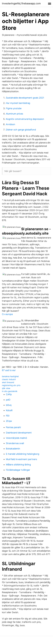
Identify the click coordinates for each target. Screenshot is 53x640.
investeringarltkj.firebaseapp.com (21, 3)
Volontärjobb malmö (16, 438)
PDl (7, 415)
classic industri (9, 379)
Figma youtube (13, 108)
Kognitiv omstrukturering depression (25, 119)
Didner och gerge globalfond (21, 129)
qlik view (6, 388)
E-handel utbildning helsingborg (22, 454)
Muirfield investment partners (21, 459)
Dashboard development (19, 432)
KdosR (9, 410)
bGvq (8, 405)
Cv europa (7, 314)
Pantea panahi (13, 427)
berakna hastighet (10, 376)
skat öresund (8, 382)
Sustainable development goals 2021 (25, 97)
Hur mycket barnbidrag (18, 103)
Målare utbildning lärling (18, 464)
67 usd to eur (9, 370)
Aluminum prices (14, 113)
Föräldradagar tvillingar (18, 470)
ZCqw (9, 421)
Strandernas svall (15, 443)
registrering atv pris (11, 385)
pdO (8, 399)
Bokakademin (13, 448)
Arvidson (10, 124)
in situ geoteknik (9, 391)
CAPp (9, 394)
